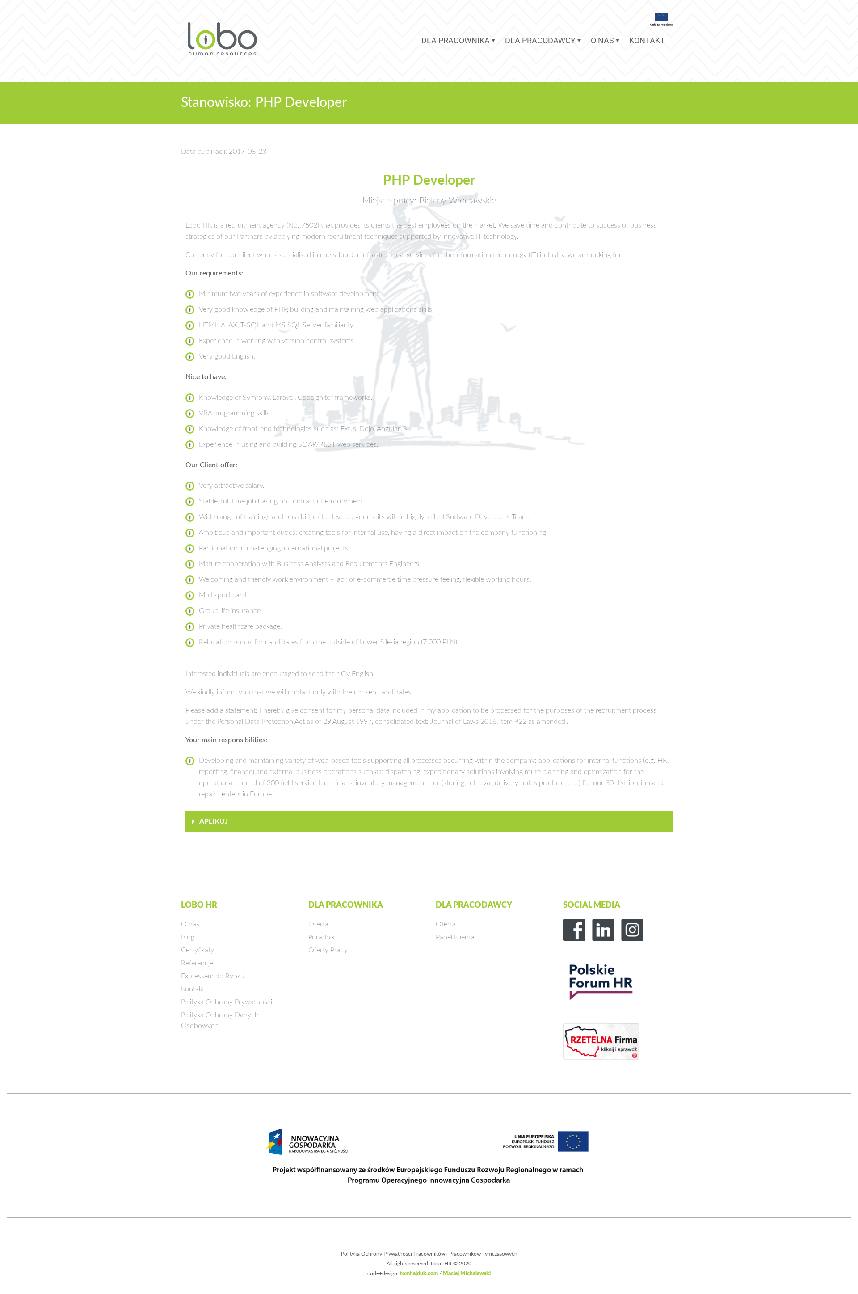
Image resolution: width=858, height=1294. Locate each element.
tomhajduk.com (419, 1273)
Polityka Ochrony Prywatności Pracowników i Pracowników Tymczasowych (429, 1253)
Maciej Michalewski (467, 1273)
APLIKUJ (213, 821)
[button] (429, 821)
